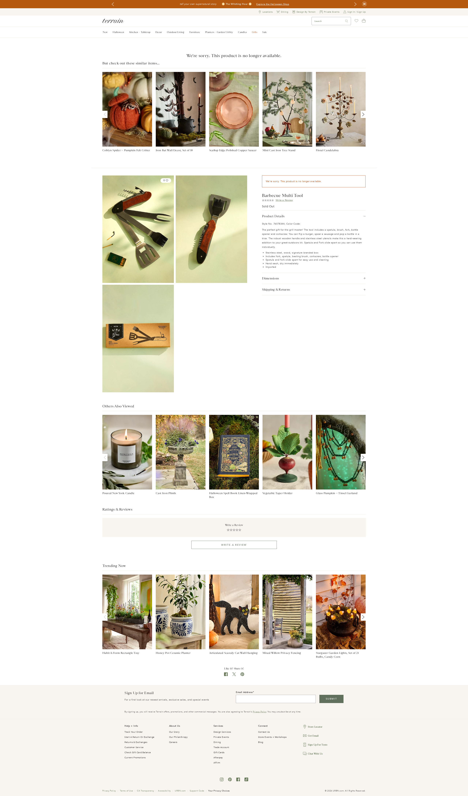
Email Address (244, 692)
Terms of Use (126, 791)
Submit (331, 698)
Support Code (197, 791)
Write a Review (234, 544)
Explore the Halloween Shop (272, 4)
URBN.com (180, 791)
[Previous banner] (113, 4)
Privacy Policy (259, 712)
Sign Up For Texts (317, 744)
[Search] (346, 21)
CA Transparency (145, 791)
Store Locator (315, 726)
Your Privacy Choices (219, 791)
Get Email (313, 735)
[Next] (362, 114)
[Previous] (105, 114)
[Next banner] (355, 4)
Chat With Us (315, 753)
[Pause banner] (364, 4)
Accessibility (164, 791)
